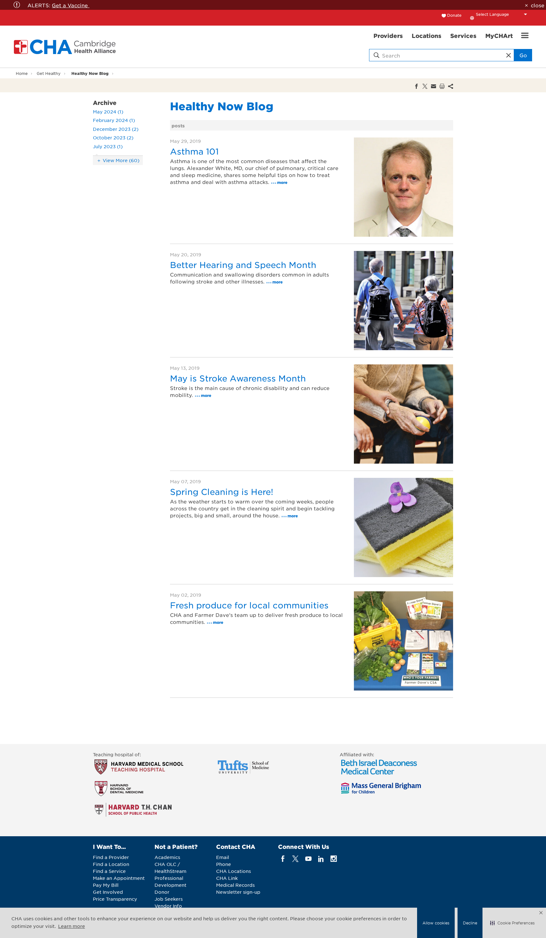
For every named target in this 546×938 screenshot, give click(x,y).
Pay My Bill (105, 885)
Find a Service (109, 871)
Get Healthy (49, 73)
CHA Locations (233, 871)
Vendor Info (168, 906)
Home (22, 73)
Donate (454, 15)
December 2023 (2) (115, 129)
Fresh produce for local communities (249, 605)
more (282, 182)
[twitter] (295, 859)
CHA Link (227, 878)
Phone (223, 864)
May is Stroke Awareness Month (238, 378)
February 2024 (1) (114, 120)
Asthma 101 (194, 151)
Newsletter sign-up (238, 892)
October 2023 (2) (113, 137)
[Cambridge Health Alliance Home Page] (66, 47)
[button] (512, 923)
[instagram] (334, 859)
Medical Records (235, 885)
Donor (162, 892)
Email (222, 857)
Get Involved (108, 892)
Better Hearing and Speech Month (243, 265)
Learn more (71, 926)
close (537, 5)
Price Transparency (115, 899)
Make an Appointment (119, 878)
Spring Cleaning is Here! (221, 491)
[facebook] (283, 859)
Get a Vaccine (70, 5)
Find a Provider (111, 857)
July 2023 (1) (108, 146)
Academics (167, 857)
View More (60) (121, 160)
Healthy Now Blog (90, 73)
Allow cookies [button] (435, 922)
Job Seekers (169, 899)
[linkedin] (321, 859)
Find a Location (111, 864)
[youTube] (308, 859)
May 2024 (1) (108, 111)
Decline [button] (470, 922)
